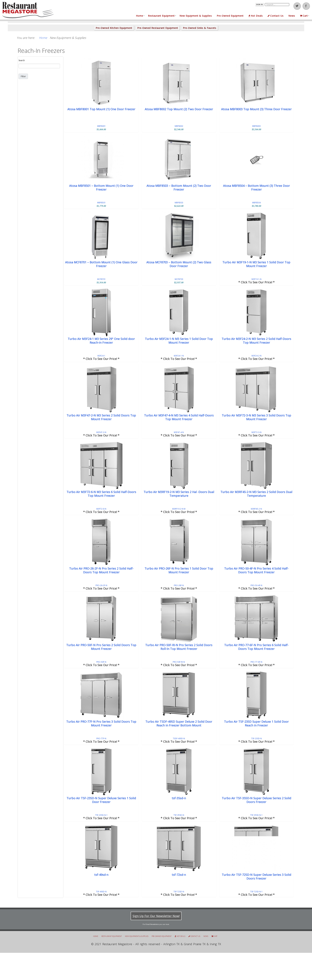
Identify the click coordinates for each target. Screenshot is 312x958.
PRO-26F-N (179, 585)
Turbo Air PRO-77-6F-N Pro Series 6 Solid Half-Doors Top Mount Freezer (256, 647)
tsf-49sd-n (101, 875)
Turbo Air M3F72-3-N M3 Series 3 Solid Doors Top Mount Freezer (256, 417)
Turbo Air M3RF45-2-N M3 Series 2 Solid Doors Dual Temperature (256, 494)
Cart (305, 15)
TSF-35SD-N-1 (256, 815)
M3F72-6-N (101, 508)
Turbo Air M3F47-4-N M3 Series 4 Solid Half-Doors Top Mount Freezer (179, 417)
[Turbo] (256, 235)
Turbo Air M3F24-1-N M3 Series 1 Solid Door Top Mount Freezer (179, 340)
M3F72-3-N (256, 432)
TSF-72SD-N (179, 891)
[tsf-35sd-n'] (179, 771)
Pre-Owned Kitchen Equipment (114, 27)
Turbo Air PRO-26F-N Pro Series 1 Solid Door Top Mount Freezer (179, 570)
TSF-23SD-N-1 (101, 815)
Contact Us (277, 15)
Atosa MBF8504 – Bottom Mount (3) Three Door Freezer (256, 187)
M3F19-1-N (256, 279)
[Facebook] (306, 6)
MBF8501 (101, 202)
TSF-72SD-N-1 (256, 891)
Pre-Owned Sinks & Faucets (199, 27)
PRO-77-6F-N (256, 662)
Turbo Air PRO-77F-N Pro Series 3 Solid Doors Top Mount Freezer (101, 723)
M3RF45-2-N (256, 508)
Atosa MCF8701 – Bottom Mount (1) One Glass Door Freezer (101, 264)
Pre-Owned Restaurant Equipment (157, 27)
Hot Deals (257, 15)
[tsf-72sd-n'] (179, 848)
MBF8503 (179, 202)
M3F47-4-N (179, 432)
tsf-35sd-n (179, 798)
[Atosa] (101, 82)
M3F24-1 (101, 355)
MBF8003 (256, 126)
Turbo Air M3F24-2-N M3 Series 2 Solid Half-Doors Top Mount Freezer (256, 340)
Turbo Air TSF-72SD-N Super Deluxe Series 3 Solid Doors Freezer (256, 876)
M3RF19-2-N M (178, 508)
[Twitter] (297, 6)
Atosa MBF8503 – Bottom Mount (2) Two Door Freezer (179, 187)
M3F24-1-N (179, 355)
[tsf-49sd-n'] (101, 848)
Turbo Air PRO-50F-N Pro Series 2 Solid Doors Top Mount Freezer (101, 647)
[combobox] (39, 66)
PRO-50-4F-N (256, 585)
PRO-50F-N (101, 662)
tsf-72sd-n (179, 875)
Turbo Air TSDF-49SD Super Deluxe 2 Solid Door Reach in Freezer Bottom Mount (178, 723)
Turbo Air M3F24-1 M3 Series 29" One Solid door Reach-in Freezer (101, 340)
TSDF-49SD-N (179, 738)
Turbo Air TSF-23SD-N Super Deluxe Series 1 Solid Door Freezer (101, 800)
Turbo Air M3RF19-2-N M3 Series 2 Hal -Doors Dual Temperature (179, 494)
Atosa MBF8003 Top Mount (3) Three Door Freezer (256, 109)
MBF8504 (256, 202)
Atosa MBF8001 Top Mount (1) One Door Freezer (101, 109)
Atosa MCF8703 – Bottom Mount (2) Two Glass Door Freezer (178, 264)
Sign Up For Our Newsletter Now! (156, 916)
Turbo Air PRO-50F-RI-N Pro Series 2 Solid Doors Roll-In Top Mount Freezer (178, 647)
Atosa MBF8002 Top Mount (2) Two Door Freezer (179, 109)
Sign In (259, 4)
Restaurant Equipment (161, 15)
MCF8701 (101, 279)
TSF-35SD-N (179, 815)
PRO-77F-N (101, 738)
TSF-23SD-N (256, 738)
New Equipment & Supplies (196, 15)
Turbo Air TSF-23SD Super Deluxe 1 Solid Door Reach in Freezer (256, 723)
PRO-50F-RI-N (179, 662)
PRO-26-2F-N (101, 585)
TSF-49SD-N (101, 891)
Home (139, 15)
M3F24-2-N (256, 355)
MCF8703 (179, 279)
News (291, 15)
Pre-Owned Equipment (230, 15)
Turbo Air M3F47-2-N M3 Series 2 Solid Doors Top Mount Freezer (101, 417)
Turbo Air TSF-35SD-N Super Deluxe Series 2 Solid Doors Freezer (256, 800)
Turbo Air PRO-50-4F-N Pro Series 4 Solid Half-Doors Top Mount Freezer (256, 570)
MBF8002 (179, 126)
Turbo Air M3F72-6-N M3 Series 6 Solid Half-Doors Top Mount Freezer (101, 494)
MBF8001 (101, 126)
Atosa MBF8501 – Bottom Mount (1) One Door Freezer (101, 187)
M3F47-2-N (101, 432)
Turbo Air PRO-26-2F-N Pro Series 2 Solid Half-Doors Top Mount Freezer (101, 570)
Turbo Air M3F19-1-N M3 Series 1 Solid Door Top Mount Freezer (256, 264)
